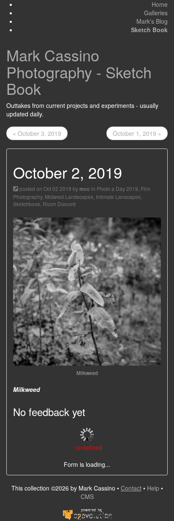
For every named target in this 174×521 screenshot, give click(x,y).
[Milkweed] (87, 291)
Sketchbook (26, 203)
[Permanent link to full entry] (15, 188)
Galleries (156, 12)
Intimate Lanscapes (118, 196)
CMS (87, 496)
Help (153, 488)
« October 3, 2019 (37, 133)
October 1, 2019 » (137, 133)
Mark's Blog (152, 21)
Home (160, 4)
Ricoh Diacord (59, 203)
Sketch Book (149, 29)
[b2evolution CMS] (87, 513)
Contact (131, 488)
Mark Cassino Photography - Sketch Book (79, 71)
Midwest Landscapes (69, 196)
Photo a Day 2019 (117, 188)
